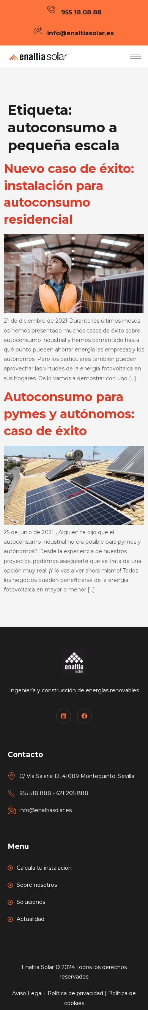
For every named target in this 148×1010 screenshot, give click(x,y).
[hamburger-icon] (135, 57)
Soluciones (31, 902)
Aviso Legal (27, 993)
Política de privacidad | (77, 993)
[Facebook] (84, 716)
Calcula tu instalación (44, 867)
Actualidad (30, 919)
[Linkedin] (63, 716)
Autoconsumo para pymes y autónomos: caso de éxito (69, 413)
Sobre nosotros (37, 884)
